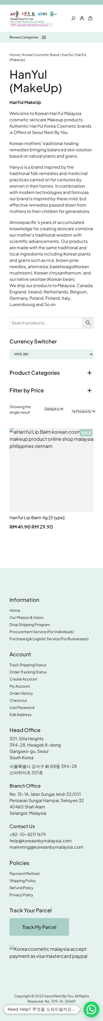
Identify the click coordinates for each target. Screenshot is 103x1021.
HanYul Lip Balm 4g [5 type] (37, 517)
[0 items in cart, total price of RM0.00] (90, 18)
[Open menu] (28, 37)
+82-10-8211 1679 (28, 834)
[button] (91, 1009)
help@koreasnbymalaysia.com (41, 840)
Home (15, 55)
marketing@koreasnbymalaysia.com (46, 847)
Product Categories (35, 372)
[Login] (82, 18)
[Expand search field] (73, 18)
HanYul (67, 55)
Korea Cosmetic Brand (40, 55)
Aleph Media (62, 1009)
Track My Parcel (39, 927)
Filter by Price (27, 390)
